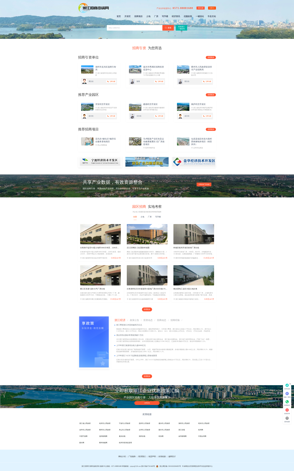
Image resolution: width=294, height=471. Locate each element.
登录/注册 (200, 8)
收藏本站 (212, 8)
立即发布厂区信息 (203, 184)
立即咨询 (147, 403)
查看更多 (211, 57)
